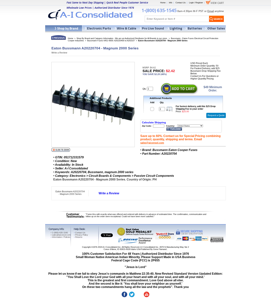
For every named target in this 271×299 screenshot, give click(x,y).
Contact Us (181, 2)
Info (170, 2)
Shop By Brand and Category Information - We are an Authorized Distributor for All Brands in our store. (122, 38)
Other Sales (216, 28)
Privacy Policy (81, 235)
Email (210, 11)
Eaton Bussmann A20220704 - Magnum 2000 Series (70, 192)
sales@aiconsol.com (152, 142)
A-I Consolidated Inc (112, 247)
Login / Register (196, 2)
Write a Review (59, 52)
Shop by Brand (67, 28)
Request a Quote (216, 115)
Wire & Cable (126, 28)
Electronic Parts (99, 28)
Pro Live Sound (153, 28)
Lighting (176, 28)
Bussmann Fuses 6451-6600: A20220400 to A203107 (111, 40)
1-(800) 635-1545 (159, 10)
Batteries (195, 28)
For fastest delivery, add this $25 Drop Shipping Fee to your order (196, 107)
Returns (78, 237)
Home (163, 2)
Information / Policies (60, 237)
